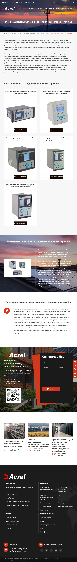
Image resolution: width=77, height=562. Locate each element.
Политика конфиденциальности (21, 561)
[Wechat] (75, 376)
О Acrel (58, 8)
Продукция (22, 8)
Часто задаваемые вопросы (49, 525)
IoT (59, 495)
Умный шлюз (9, 498)
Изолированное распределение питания (18, 509)
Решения (31, 8)
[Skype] (75, 361)
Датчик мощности (11, 494)
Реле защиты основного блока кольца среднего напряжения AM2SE (20, 92)
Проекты (8, 528)
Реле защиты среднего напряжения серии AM (59, 33)
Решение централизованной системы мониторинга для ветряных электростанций (38, 443)
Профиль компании (11, 517)
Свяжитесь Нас (67, 8)
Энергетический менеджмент (14, 491)
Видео (42, 521)
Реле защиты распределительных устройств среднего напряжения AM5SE (20, 185)
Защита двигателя (64, 503)
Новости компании (11, 525)
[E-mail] (75, 365)
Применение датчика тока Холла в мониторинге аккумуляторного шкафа (14, 444)
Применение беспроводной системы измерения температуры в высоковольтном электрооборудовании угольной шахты (62, 445)
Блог (41, 528)
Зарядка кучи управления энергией (47, 488)
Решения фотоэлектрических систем (46, 497)
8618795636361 (7, 2)
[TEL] (75, 369)
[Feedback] (75, 380)
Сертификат (39, 8)
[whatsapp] (75, 373)
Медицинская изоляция (65, 506)
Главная (8, 33)
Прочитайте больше (20, 130)
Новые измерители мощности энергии (17, 501)
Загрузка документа (46, 517)
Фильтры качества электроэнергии (16, 505)
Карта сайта (7, 561)
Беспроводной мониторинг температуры (62, 489)
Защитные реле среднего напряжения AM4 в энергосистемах (20, 139)
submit (51, 389)
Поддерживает (50, 8)
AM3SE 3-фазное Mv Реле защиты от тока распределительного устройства (56, 92)
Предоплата (44, 510)
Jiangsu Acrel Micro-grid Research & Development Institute (31, 558)
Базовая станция (45, 503)
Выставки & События (12, 521)
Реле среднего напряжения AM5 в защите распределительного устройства (56, 139)
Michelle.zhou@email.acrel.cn (25, 2)
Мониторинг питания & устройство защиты (32, 33)
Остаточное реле (45, 506)
